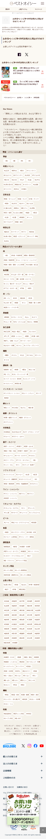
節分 (22, 170)
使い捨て (18, 718)
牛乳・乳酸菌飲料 (22, 484)
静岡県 (15, 619)
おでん (23, 407)
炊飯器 (24, 551)
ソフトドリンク (9, 474)
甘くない (18, 675)
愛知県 (22, 619)
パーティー (15, 232)
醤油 (24, 369)
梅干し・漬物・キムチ (11, 341)
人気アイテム (23, 9)
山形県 (7, 606)
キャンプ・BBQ (33, 236)
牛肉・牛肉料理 (17, 255)
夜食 (7, 203)
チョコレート (8, 455)
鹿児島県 (7, 643)
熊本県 (22, 638)
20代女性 (36, 97)
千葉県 (15, 610)
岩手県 (22, 601)
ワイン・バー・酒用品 (27, 537)
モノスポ (34, 728)
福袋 (27, 212)
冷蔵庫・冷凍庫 (25, 546)
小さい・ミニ (8, 704)
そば (22, 355)
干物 (22, 288)
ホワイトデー (18, 175)
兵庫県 (22, 624)
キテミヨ (26, 728)
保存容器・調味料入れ (11, 575)
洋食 (14, 589)
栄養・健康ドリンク (10, 417)
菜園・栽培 (19, 222)
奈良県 (30, 624)
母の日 (7, 180)
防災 (35, 212)
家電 (15, 546)
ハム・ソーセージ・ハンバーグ (27, 260)
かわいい (7, 685)
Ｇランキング (9, 726)
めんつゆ (32, 369)
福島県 (15, 606)
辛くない (27, 675)
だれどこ (19, 726)
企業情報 (7, 770)
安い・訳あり (8, 675)
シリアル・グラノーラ (32, 345)
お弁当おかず (17, 432)
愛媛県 (22, 633)
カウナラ (17, 731)
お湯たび (36, 726)
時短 (7, 694)
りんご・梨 (8, 322)
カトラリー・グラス (18, 532)
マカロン (32, 455)
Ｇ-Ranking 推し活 (30, 734)
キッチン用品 (8, 570)
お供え (7, 241)
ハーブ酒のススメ (15, 734)
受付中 (7, 9)
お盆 (30, 180)
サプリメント (8, 422)
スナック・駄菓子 (28, 465)
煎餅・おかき (29, 446)
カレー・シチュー (28, 393)
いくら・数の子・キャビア (12, 284)
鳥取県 (7, 629)
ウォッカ (31, 508)
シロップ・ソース (29, 379)
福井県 (38, 615)
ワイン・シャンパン (10, 493)
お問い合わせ (8, 787)
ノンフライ (20, 666)
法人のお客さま (10, 763)
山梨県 (38, 610)
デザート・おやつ (18, 436)
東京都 (22, 610)
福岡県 (38, 633)
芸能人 (29, 666)
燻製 (27, 336)
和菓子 (19, 446)
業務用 (22, 217)
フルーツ (7, 436)
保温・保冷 (15, 694)
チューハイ (23, 512)
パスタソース (8, 383)
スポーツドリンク (25, 479)
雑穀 (16, 302)
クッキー (34, 451)
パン (24, 302)
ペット (30, 217)
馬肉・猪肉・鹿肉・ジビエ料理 (14, 264)
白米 (15, 298)
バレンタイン (31, 170)
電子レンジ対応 (19, 713)
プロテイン (34, 484)
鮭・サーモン (30, 274)
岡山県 (22, 629)
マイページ (38, 9)
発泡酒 (34, 522)
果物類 (7, 317)
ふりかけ (33, 331)
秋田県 (38, 601)
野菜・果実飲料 (9, 484)
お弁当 (19, 97)
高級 (35, 671)
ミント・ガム (8, 465)
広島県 (30, 629)
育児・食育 (8, 212)
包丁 (29, 556)
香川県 (15, 633)
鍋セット (7, 407)
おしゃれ (32, 680)
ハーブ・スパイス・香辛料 (12, 379)
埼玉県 (7, 610)
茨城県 (22, 606)
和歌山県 (38, 624)
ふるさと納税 (18, 212)
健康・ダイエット (25, 417)
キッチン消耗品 (26, 575)
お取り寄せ (8, 584)
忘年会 (17, 189)
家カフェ (24, 208)
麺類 (7, 355)
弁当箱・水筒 (31, 532)
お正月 (7, 170)
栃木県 (30, 606)
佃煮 (25, 331)
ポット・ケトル (34, 551)
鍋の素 (31, 407)
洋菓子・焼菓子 (23, 451)
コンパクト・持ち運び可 (12, 699)
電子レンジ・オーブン (11, 551)
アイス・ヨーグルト (23, 460)
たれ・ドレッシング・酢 (20, 374)
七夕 (22, 180)
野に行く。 (8, 731)
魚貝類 (7, 274)
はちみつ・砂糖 (9, 345)
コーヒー (20, 474)
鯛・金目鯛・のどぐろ (24, 279)
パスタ (7, 360)
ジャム (19, 345)
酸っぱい (7, 680)
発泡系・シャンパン (10, 498)
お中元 (38, 180)
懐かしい (24, 680)
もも (27, 317)
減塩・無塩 (28, 657)
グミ (18, 465)
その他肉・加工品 (32, 264)
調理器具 (7, 546)
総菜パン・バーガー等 (11, 307)
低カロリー (26, 671)
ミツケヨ (26, 731)
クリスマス (8, 189)
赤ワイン (22, 493)
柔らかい (15, 680)
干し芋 (7, 336)
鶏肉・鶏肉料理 (9, 260)
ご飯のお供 (8, 208)
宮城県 (30, 601)
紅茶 (35, 474)
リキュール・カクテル (11, 508)
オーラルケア (8, 222)
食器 (7, 532)
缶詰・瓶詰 (16, 331)
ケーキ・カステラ (21, 455)
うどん (15, 355)
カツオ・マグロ (9, 279)
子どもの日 (36, 175)
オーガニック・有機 (33, 662)
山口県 (38, 629)
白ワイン (31, 493)
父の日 (15, 180)
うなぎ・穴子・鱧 (17, 274)
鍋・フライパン (9, 560)
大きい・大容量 (35, 699)
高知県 (30, 633)
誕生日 (7, 232)
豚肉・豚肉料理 (29, 255)
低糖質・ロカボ (9, 657)
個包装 (25, 699)
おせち (24, 584)
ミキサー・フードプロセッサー (14, 556)
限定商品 (22, 589)
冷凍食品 (7, 432)
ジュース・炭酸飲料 (10, 479)
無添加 (22, 662)
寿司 (30, 288)
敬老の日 (18, 184)
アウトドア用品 (22, 560)
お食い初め (8, 236)
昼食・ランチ (22, 199)
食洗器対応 (8, 713)
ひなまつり (8, 175)
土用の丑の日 (8, 184)
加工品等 (7, 331)
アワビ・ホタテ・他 (10, 288)
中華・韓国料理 (34, 584)
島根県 (15, 629)
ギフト (24, 232)
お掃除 (33, 208)
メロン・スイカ (17, 317)
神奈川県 (30, 610)
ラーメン (38, 355)
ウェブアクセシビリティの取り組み (17, 792)
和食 (16, 584)
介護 (14, 217)
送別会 (32, 232)
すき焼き (15, 407)
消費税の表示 (22, 787)
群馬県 (38, 606)
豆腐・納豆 (35, 336)
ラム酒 (7, 512)
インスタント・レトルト (12, 393)
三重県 (30, 619)
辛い (34, 675)
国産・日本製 (8, 671)
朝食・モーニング (10, 199)
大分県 (30, 638)
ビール (7, 522)
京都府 (7, 624)
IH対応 (29, 713)
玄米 (30, 298)
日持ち (18, 671)
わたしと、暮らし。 (13, 728)
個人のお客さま (10, 756)
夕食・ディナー (34, 199)
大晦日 (24, 189)
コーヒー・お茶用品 (10, 537)
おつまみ (30, 203)
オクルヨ (28, 726)
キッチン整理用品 (21, 570)
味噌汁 (7, 398)
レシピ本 (27, 97)
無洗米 (23, 298)
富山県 (22, 615)
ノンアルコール (35, 512)
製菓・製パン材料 (35, 302)
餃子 (7, 589)
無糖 (19, 657)
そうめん (30, 355)
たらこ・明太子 (29, 284)
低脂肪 (37, 657)
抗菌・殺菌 (25, 694)
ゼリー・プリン (9, 460)
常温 (15, 685)
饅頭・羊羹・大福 (10, 451)
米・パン (7, 298)
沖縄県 (15, 643)
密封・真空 (35, 694)
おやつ (22, 203)
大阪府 (15, 624)
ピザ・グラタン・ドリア (31, 432)
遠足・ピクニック (19, 236)
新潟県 (15, 615)
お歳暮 (36, 184)
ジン (23, 508)
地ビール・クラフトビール (20, 522)
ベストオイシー (9, 97)
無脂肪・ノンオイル (10, 662)
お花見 (28, 175)
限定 (23, 685)
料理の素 (18, 383)
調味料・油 (8, 369)
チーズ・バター (26, 341)
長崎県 (15, 638)
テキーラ (15, 512)
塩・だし (7, 374)
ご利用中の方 (9, 777)
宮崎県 (38, 638)
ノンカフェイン (9, 666)
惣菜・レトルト (17, 336)
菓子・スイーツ (9, 446)
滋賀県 (38, 619)
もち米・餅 (8, 302)
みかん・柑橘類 (33, 322)
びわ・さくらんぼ (19, 322)
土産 (7, 217)
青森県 (15, 601)
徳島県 (7, 633)
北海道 (7, 601)
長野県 (7, 615)
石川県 (30, 615)
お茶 (27, 474)
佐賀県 (7, 638)
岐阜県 (7, 619)
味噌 (16, 369)
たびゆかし (35, 731)
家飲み (17, 208)
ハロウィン (27, 184)
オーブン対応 (8, 718)
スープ (39, 393)
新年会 (15, 170)
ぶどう (35, 317)
